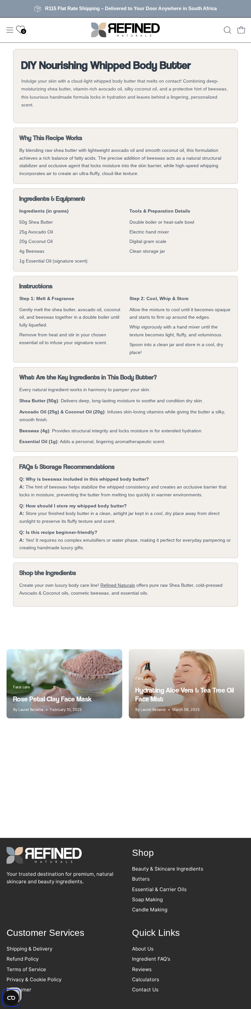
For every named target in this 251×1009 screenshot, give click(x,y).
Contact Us (145, 989)
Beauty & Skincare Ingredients (167, 869)
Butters (141, 879)
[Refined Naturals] (125, 30)
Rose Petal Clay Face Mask (52, 699)
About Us (143, 949)
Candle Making (149, 910)
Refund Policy (23, 959)
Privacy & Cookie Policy (34, 979)
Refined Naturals (117, 585)
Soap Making (147, 900)
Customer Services (45, 933)
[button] (226, 30)
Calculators (145, 979)
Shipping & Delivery (29, 949)
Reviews (142, 969)
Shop (143, 853)
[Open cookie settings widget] (11, 998)
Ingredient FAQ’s (151, 959)
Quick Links (156, 933)
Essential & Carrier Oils (159, 889)
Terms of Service (26, 969)
